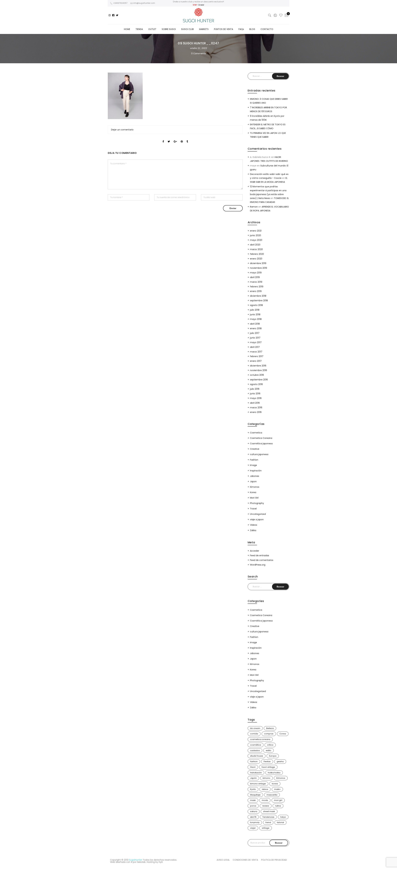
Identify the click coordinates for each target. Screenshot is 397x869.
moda (265, 800)
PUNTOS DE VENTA (223, 29)
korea (275, 783)
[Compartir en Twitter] (169, 139)
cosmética (255, 744)
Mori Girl (254, 497)
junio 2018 (255, 314)
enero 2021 (255, 230)
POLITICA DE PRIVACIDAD (274, 859)
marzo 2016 (256, 407)
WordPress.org (257, 564)
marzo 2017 (256, 351)
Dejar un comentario (122, 129)
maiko (277, 789)
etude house (256, 755)
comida (254, 733)
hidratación (256, 772)
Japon (253, 481)
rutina (278, 805)
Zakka (253, 530)
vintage (265, 828)
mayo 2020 (256, 240)
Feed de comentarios (261, 560)
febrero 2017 (256, 356)
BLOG (252, 29)
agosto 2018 (256, 305)
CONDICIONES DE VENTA (245, 859)
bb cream (255, 728)
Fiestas (267, 761)
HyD (161, 862)
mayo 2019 (256, 272)
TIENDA (139, 29)
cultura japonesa (259, 454)
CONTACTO (267, 29)
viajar (253, 828)
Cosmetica (256, 432)
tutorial (280, 822)
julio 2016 (254, 388)
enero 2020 (256, 258)
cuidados (255, 750)
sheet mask (269, 811)
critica (270, 744)
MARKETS (204, 29)
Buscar (278, 843)
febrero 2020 (257, 254)
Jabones (254, 476)
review (265, 805)
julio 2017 (254, 333)
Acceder (254, 550)
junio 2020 (255, 235)
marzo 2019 (256, 281)
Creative (254, 448)
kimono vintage (258, 783)
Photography (257, 503)
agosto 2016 (256, 384)
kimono (266, 778)
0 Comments (198, 53)
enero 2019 (256, 291)
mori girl (278, 800)
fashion (254, 761)
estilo (268, 750)
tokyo (283, 817)
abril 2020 (255, 244)
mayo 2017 (256, 342)
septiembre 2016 (259, 379)
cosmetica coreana (260, 739)
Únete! (201, 5)
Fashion (254, 459)
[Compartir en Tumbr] (187, 139)
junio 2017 (255, 337)
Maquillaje (255, 794)
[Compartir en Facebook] (163, 139)
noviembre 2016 (258, 370)
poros (253, 805)
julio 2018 (254, 309)
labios (265, 789)
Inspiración (256, 470)
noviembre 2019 (258, 268)
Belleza (270, 728)
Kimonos (254, 486)
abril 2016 (255, 402)
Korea (253, 492)
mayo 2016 (256, 398)
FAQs (241, 29)
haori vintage (268, 767)
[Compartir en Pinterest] (182, 139)
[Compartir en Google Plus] (175, 139)
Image (253, 465)
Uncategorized (258, 514)
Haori (253, 767)
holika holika (274, 772)
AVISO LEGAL (223, 859)
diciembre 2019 (258, 263)
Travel (253, 508)
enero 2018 (256, 328)
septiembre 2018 (259, 300)
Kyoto (253, 789)
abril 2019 (255, 277)
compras (268, 733)
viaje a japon (257, 519)
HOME (127, 29)
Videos (253, 524)
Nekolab (141, 862)
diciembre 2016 (258, 365)
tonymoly (254, 822)
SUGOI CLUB (187, 29)
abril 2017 (255, 347)
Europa (272, 755)
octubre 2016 (257, 375)
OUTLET (152, 29)
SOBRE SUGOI (169, 29)
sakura (253, 811)
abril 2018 (255, 323)
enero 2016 (256, 412)
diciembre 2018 (258, 295)
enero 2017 (256, 361)
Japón (253, 778)
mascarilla (272, 794)
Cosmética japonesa (261, 443)
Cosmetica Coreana (261, 438)
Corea (282, 733)
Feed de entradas (259, 555)
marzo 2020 (256, 249)
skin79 (253, 817)
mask (253, 800)
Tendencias (268, 817)
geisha (280, 761)
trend (268, 822)
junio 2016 (255, 393)
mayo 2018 (256, 319)
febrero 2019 (256, 286)
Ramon (254, 206)
